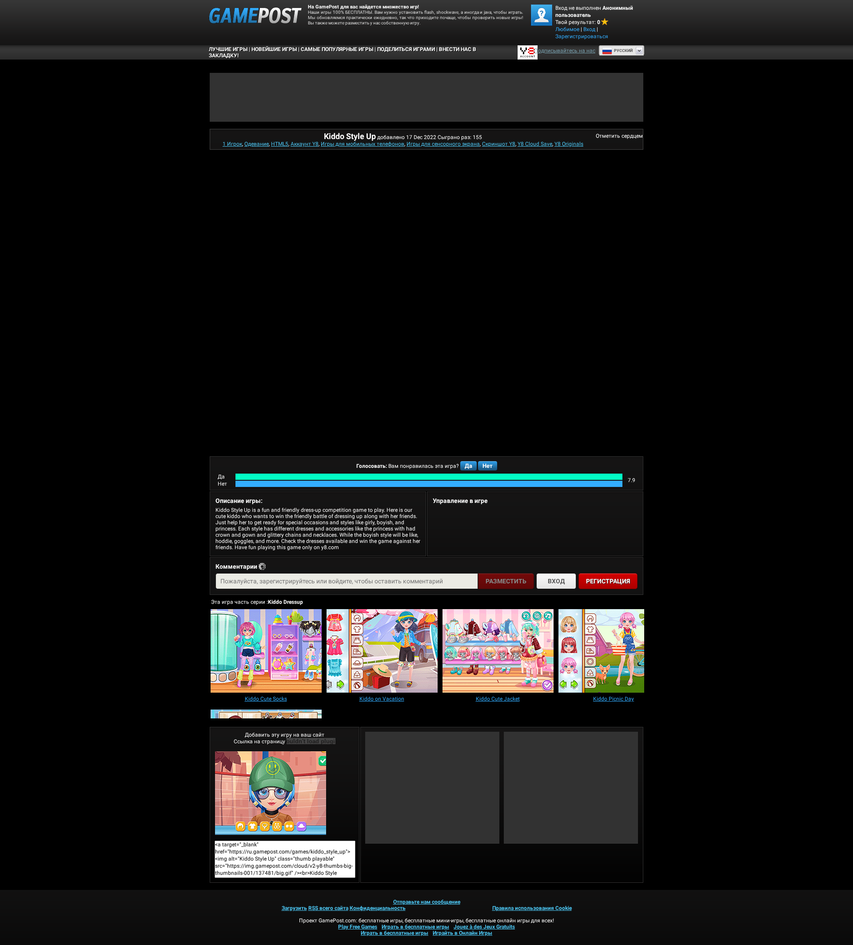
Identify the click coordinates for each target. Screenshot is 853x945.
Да (468, 466)
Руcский (623, 50)
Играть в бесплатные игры (415, 927)
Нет (487, 466)
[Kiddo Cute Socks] (266, 651)
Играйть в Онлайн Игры (462, 933)
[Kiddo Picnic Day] (614, 651)
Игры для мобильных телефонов (362, 144)
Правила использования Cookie (532, 908)
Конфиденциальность (378, 908)
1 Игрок (232, 144)
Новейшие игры (274, 49)
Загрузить (294, 908)
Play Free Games (357, 927)
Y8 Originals (568, 144)
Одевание (256, 144)
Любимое (567, 29)
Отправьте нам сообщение (426, 902)
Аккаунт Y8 (305, 144)
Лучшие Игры (228, 49)
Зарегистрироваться (581, 36)
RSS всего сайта (328, 908)
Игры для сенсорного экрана (443, 144)
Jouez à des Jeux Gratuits (484, 927)
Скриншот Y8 (498, 144)
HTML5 (279, 144)
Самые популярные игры (337, 49)
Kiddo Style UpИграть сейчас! (285, 793)
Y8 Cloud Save (535, 144)
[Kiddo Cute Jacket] (498, 651)
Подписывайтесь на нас (564, 51)
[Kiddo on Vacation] (382, 651)
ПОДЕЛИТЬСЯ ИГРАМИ (406, 49)
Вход (589, 29)
